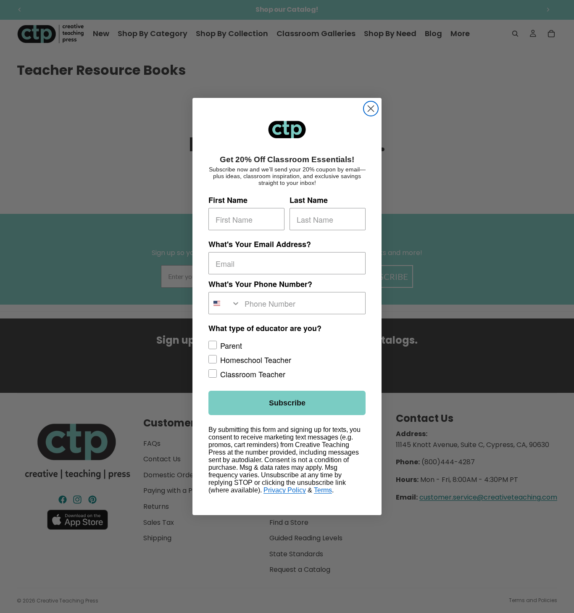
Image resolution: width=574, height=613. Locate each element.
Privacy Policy (284, 490)
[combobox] (224, 303)
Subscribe (287, 403)
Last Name (309, 200)
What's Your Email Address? (259, 244)
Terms (323, 490)
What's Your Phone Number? (260, 284)
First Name (228, 200)
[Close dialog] (370, 108)
